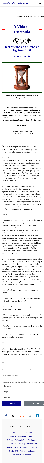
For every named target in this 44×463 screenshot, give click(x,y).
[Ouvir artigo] (9, 16)
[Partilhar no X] (13, 416)
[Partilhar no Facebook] (6, 416)
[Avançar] (13, 16)
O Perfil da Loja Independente (22, 436)
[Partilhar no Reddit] (21, 416)
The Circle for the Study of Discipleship (22, 444)
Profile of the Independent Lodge (22, 451)
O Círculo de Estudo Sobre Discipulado (22, 440)
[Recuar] (4, 16)
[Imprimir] (30, 416)
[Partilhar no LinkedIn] (37, 416)
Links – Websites (25, 433)
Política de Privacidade (22, 455)
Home (14, 433)
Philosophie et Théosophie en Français (22, 447)
